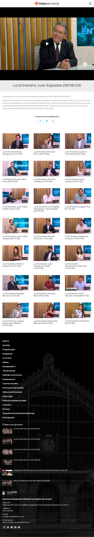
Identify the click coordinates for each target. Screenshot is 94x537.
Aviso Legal (7, 396)
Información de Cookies (13, 388)
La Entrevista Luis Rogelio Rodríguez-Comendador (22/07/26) (47, 209)
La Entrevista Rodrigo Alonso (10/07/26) (13, 295)
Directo (5, 341)
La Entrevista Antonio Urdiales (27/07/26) (44, 180)
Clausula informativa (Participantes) (18, 413)
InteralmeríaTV (9, 367)
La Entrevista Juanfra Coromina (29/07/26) (76, 153)
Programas (7, 354)
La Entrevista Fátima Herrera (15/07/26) (12, 265)
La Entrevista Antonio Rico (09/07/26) (44, 295)
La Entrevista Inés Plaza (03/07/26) (77, 322)
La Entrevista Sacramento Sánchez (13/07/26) (76, 266)
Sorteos (6, 409)
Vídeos (5, 362)
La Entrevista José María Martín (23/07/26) (14, 208)
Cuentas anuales (10, 384)
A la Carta (6, 358)
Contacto (6, 405)
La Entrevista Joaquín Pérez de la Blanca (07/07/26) (13, 323)
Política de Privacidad (12, 392)
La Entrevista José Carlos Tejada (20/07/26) (15, 237)
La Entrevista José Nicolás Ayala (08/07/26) (77, 295)
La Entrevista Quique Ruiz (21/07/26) (78, 208)
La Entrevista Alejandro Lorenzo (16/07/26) (76, 237)
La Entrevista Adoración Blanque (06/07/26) (46, 322)
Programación (8, 350)
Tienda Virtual (8, 371)
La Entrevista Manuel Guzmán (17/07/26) (44, 237)
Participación (8, 418)
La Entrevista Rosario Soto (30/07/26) (44, 153)
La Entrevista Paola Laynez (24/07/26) (75, 180)
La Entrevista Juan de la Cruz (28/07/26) (14, 180)
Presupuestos (8, 379)
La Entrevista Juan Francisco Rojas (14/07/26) (43, 266)
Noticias (6, 345)
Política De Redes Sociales (14, 401)
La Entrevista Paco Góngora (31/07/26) (12, 153)
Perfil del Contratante (12, 375)
